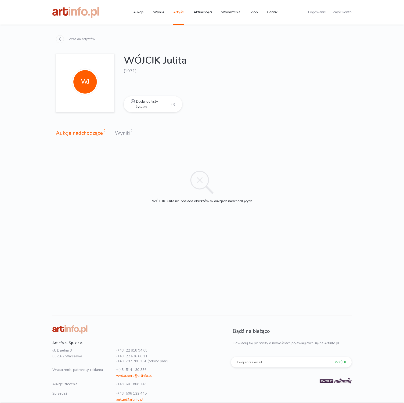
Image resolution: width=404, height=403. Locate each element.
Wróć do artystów (81, 39)
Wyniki (158, 12)
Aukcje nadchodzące (79, 133)
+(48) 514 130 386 (131, 369)
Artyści (178, 12)
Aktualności (203, 12)
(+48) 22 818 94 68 (132, 350)
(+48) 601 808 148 (131, 384)
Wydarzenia (230, 12)
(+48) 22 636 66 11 (132, 356)
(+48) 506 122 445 (131, 393)
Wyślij (340, 362)
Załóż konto (342, 12)
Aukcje (138, 12)
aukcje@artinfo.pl (129, 399)
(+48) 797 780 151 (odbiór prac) (142, 361)
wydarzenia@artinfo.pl (134, 375)
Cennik (272, 12)
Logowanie (317, 12)
